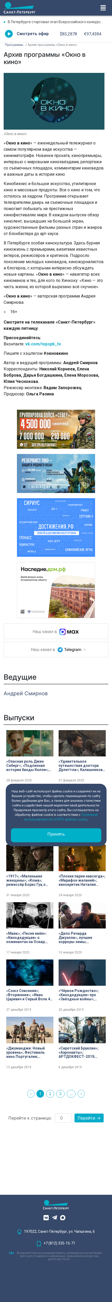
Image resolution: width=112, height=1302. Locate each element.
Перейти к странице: (30, 1118)
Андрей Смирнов (26, 693)
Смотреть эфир (33, 33)
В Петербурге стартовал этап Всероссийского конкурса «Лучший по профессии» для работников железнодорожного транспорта (58, 22)
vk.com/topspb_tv (43, 344)
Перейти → (89, 1118)
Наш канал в (45, 631)
